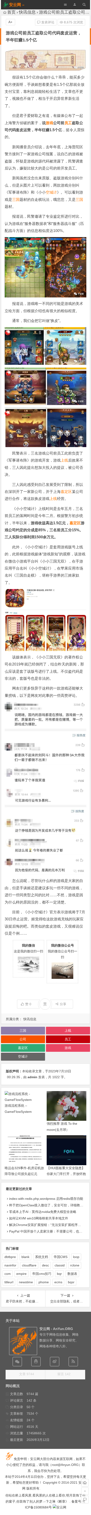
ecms (58, 1282)
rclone (74, 1265)
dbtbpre (10, 1257)
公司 (23, 1039)
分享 (63, 1004)
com (7, 1274)
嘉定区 (66, 492)
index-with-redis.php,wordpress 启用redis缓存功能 (46, 1198)
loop (76, 1257)
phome (43, 1282)
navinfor (10, 1265)
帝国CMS (60, 1257)
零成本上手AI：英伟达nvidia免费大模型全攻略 (42, 1212)
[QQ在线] (36, 1361)
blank (25, 1257)
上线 (64, 460)
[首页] (85, 1482)
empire (21, 1274)
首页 (11, 12)
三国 (16, 200)
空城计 (51, 192)
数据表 (72, 1274)
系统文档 (41, 1257)
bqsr (71, 1282)
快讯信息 (27, 12)
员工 (68, 123)
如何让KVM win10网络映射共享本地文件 (38, 1218)
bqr (59, 1274)
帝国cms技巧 (41, 1274)
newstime (26, 1282)
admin (32, 1077)
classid (60, 1265)
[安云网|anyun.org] (59, 1507)
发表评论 (47, 22)
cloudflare (29, 1265)
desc (45, 1265)
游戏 (49, 123)
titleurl (8, 1282)
